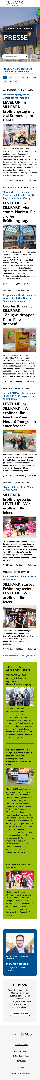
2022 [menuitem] (34, 77)
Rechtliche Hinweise (21, 1051)
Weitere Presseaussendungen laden (19, 655)
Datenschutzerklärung (21, 1056)
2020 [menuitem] (11, 82)
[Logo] (14, 3)
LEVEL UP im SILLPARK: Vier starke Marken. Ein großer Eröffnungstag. (19, 211)
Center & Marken (26, 90)
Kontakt (21, 1067)
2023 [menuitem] (28, 77)
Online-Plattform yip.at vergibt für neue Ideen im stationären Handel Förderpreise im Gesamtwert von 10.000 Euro (19, 757)
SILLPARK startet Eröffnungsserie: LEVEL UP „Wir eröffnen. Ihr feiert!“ (18, 592)
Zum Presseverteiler (20, 1014)
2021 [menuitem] (5, 82)
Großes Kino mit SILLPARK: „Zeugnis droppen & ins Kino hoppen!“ (19, 314)
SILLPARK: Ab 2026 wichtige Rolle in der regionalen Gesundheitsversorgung (18, 679)
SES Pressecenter (21, 1045)
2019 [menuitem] (17, 82)
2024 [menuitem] (22, 77)
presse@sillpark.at (13, 970)
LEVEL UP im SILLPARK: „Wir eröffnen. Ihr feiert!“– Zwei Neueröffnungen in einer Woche (19, 414)
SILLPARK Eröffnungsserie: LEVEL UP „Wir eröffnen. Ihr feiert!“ (17, 503)
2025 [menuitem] (16, 77)
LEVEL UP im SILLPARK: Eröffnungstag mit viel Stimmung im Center (18, 110)
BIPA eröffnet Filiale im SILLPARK (18, 866)
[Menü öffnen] (3, 3)
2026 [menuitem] (10, 77)
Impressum (21, 1061)
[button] (26, 56)
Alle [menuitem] (5, 77)
